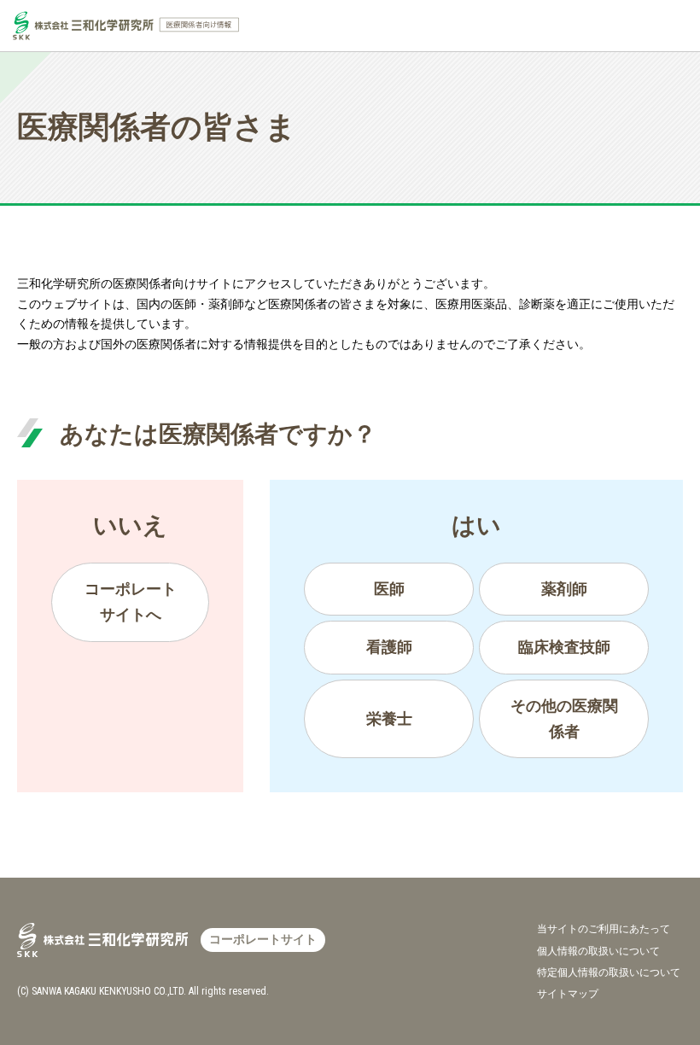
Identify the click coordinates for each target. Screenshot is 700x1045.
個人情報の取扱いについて (598, 951)
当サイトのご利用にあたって (603, 929)
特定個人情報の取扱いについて (608, 972)
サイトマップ (567, 994)
